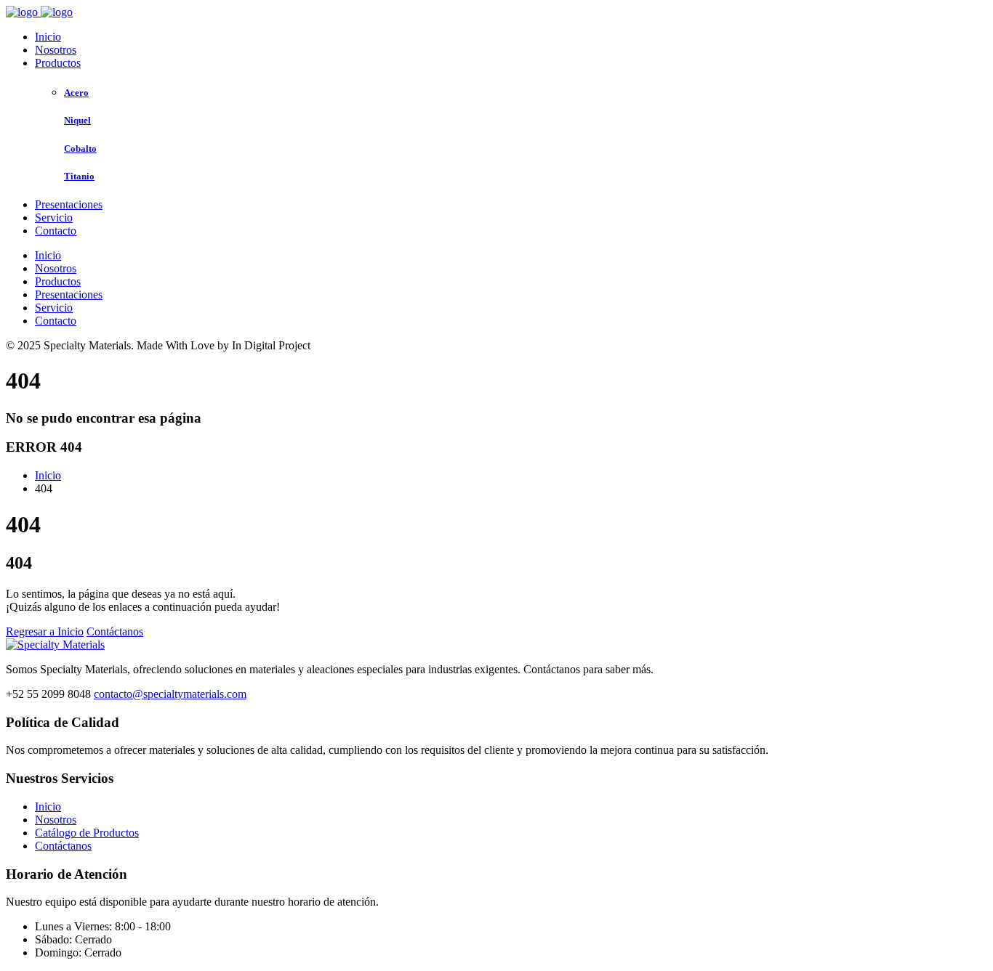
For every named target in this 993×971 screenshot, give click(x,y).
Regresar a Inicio (45, 631)
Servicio (54, 217)
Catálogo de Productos (87, 832)
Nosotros (55, 50)
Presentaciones (68, 204)
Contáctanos (115, 631)
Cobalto (80, 148)
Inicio (48, 37)
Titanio (79, 176)
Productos (58, 63)
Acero (76, 92)
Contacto (55, 230)
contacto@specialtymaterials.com (170, 694)
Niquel (77, 120)
